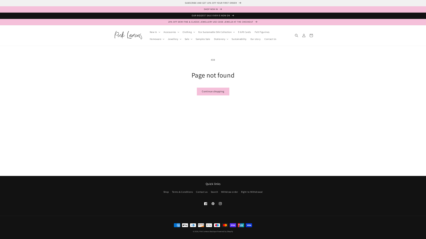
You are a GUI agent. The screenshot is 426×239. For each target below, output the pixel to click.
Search (214, 191)
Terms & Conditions (182, 191)
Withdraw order (229, 191)
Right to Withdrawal (252, 191)
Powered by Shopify (225, 231)
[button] (155, 32)
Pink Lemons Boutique (208, 231)
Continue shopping (213, 91)
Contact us (202, 191)
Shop (166, 191)
